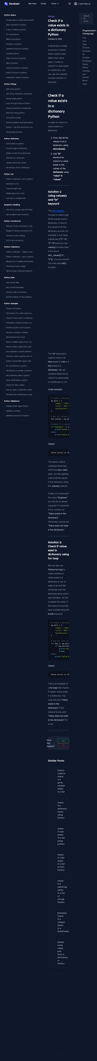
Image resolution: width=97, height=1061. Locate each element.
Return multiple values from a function (20, 342)
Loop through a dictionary (16, 148)
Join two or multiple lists (16, 198)
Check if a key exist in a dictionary (20, 318)
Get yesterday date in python (18, 375)
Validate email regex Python (17, 406)
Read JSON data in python (17, 380)
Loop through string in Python (18, 103)
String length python (14, 99)
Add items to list (12, 184)
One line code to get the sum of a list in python (20, 356)
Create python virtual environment (20, 20)
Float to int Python (13, 308)
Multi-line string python (15, 113)
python (51, 16)
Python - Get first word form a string (20, 127)
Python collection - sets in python (19, 257)
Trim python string (13, 118)
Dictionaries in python (15, 144)
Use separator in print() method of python (20, 351)
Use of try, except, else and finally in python (20, 210)
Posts (43, 4)
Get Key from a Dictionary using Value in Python (20, 394)
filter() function (12, 63)
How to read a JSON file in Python (20, 390)
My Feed (32, 4)
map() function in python (16, 58)
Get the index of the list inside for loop (20, 271)
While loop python (13, 39)
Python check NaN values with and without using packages (20, 361)
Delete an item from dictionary (18, 153)
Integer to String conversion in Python (20, 231)
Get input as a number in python (19, 371)
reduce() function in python (17, 68)
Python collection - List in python (19, 179)
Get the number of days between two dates (20, 297)
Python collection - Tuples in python (20, 252)
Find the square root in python (18, 328)
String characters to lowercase (18, 108)
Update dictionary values (16, 163)
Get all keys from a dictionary (18, 168)
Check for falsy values (15, 385)
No (63, 745)
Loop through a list (13, 189)
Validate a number (13, 411)
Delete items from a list (15, 193)
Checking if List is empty (16, 266)
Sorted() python (12, 54)
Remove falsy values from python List (20, 347)
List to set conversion (14, 240)
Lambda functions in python (17, 49)
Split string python (13, 89)
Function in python (13, 44)
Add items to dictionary (15, 158)
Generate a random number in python (20, 323)
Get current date (12, 283)
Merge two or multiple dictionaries (19, 261)
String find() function (14, 132)
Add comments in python (16, 25)
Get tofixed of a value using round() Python (20, 313)
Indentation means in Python (17, 77)
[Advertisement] (49, 289)
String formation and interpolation (19, 122)
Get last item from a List (15, 337)
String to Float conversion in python (20, 226)
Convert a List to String (15, 236)
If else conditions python (16, 30)
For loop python (12, 34)
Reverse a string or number (17, 332)
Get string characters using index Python (20, 94)
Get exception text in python (17, 214)
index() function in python (16, 73)
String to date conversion (16, 292)
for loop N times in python (16, 366)
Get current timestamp (15, 287)
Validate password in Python (17, 416)
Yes (63, 741)
